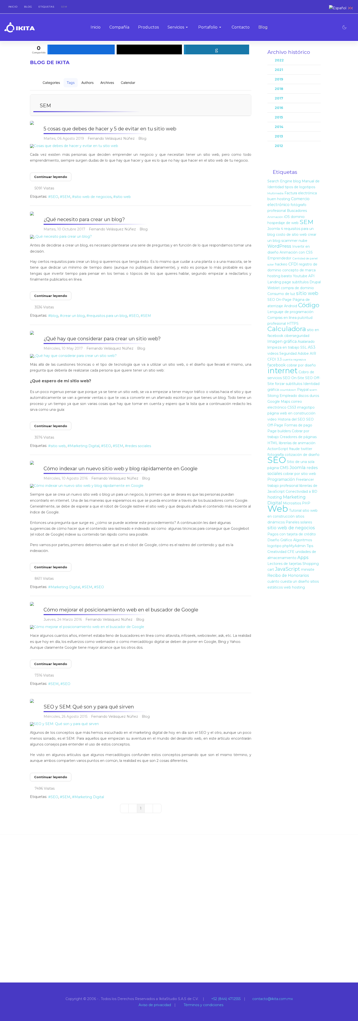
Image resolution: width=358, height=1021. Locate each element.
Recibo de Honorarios (288, 575)
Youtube (300, 276)
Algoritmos (302, 540)
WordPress (279, 246)
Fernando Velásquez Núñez (111, 138)
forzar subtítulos (288, 384)
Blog (142, 138)
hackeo (281, 264)
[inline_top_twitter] (149, 49)
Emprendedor (279, 258)
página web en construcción (291, 413)
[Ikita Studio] (19, 27)
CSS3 (291, 407)
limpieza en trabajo (283, 347)
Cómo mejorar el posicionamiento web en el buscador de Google (121, 610)
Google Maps (278, 401)
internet (282, 370)
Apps (303, 557)
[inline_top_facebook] (81, 49)
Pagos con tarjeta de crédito (291, 534)
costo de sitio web (291, 234)
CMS (284, 467)
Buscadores (297, 210)
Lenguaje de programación (290, 312)
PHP (306, 503)
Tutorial (295, 510)
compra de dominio (297, 288)
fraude (294, 449)
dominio (298, 217)
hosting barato (279, 276)
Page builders (279, 431)
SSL (303, 347)
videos (272, 353)
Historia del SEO (291, 419)
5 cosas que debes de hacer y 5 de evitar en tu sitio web (110, 129)
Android (290, 306)
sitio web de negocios (93, 197)
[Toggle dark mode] (344, 27)
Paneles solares (299, 522)
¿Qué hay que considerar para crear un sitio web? (102, 339)
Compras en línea (282, 317)
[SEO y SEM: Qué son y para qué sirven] (140, 724)
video (272, 419)
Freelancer (305, 479)
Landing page (279, 282)
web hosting (294, 587)
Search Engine (279, 181)
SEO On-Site (293, 378)
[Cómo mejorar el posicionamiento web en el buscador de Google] (140, 627)
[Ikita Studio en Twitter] (310, 8)
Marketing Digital (84, 446)
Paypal (303, 389)
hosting (274, 497)
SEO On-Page (279, 299)
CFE (290, 552)
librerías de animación (297, 443)
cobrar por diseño (301, 365)
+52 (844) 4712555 (225, 999)
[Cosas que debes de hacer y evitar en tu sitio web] (140, 146)
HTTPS (293, 323)
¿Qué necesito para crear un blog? (84, 219)
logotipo (274, 546)
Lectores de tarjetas (284, 563)
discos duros (308, 395)
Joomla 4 (275, 228)
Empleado (288, 395)
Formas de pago (298, 425)
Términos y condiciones (203, 1005)
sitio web (123, 197)
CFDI (293, 264)
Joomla (298, 467)
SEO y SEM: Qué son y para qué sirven (89, 707)
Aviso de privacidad (154, 1005)
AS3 (311, 347)
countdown (288, 390)
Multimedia (275, 193)
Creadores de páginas (298, 437)
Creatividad (276, 552)
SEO (54, 197)
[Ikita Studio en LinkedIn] (321, 8)
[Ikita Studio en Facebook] (315, 8)
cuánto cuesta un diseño (288, 581)
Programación (281, 479)
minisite (307, 569)
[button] (178, 27)
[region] (179, 908)
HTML (272, 443)
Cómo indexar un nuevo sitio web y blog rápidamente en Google (121, 468)
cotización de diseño (302, 454)
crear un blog (73, 316)
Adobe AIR (307, 353)
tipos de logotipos (300, 187)
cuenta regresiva (294, 359)
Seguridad (288, 353)
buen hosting (278, 199)
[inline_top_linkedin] (216, 49)
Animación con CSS (296, 252)
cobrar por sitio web (299, 473)
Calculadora (286, 329)
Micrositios (292, 503)
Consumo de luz (281, 294)
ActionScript (277, 449)
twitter (306, 449)
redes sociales (139, 446)
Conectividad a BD (301, 491)
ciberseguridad (296, 336)
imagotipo (306, 407)
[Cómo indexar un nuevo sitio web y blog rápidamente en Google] (140, 486)
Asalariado (306, 341)
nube (303, 240)
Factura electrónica (300, 193)
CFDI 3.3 (274, 359)
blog (54, 316)
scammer (289, 240)
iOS (287, 217)
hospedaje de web (283, 223)
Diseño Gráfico (279, 540)
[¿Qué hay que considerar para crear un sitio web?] (140, 356)
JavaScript (287, 569)
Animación (275, 217)
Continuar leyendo (50, 177)
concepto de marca (299, 270)
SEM (66, 197)
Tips (310, 546)
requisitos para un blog (108, 316)
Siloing (273, 395)
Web (277, 508)
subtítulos (300, 282)
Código (308, 305)
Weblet (273, 288)
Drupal (315, 282)
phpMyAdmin (294, 546)
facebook (276, 365)
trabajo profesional (282, 485)
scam (313, 390)
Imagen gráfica (282, 341)
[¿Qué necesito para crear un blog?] (140, 237)
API (311, 276)
